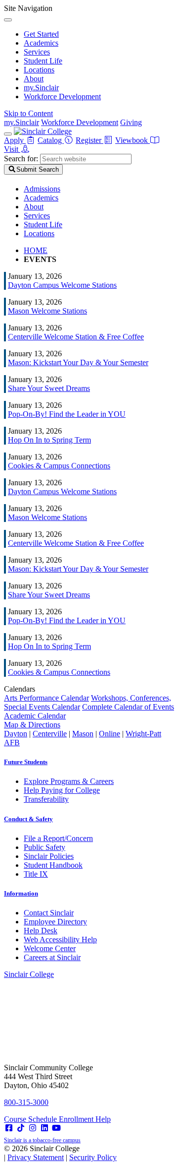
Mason (82, 733)
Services (37, 52)
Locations (39, 69)
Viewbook (132, 140)
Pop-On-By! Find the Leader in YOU (67, 414)
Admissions (42, 189)
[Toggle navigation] (8, 133)
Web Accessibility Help (60, 939)
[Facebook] (9, 1128)
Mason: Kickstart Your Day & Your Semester (78, 362)
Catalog (51, 140)
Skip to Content (28, 113)
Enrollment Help (85, 1119)
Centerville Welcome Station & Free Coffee (76, 336)
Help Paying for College (62, 790)
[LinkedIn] (44, 1128)
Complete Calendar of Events (128, 707)
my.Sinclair (41, 87)
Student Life (43, 61)
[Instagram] (33, 1128)
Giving (131, 122)
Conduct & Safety (28, 819)
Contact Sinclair (49, 912)
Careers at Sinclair (52, 957)
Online (109, 733)
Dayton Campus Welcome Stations (62, 285)
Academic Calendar (35, 716)
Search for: (21, 158)
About (34, 78)
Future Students (25, 762)
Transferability (46, 799)
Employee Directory (55, 921)
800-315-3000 (26, 1102)
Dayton (15, 733)
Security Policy (93, 1157)
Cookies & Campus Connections (59, 465)
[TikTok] (21, 1128)
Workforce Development (62, 96)
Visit (12, 149)
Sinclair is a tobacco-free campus (42, 1140)
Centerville (50, 733)
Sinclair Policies (49, 856)
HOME (35, 250)
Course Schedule (31, 1119)
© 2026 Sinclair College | (60, 1153)
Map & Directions (32, 724)
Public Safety (44, 847)
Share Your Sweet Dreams (49, 388)
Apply (15, 140)
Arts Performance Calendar (46, 698)
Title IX (36, 874)
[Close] (8, 19)
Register (89, 140)
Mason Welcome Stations (47, 311)
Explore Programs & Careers (69, 781)
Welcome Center (50, 948)
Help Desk (40, 930)
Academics (41, 43)
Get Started (41, 34)
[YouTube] (56, 1128)
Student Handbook (53, 865)
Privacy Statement (35, 1157)
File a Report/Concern (58, 838)
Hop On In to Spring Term (49, 440)
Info (21, 893)
